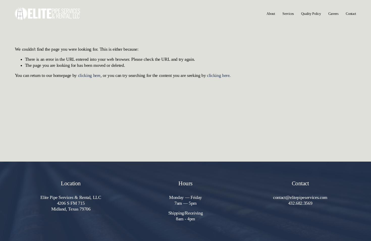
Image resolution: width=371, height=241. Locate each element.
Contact (351, 14)
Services (288, 14)
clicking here (89, 75)
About (271, 14)
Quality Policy (311, 14)
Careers (333, 14)
